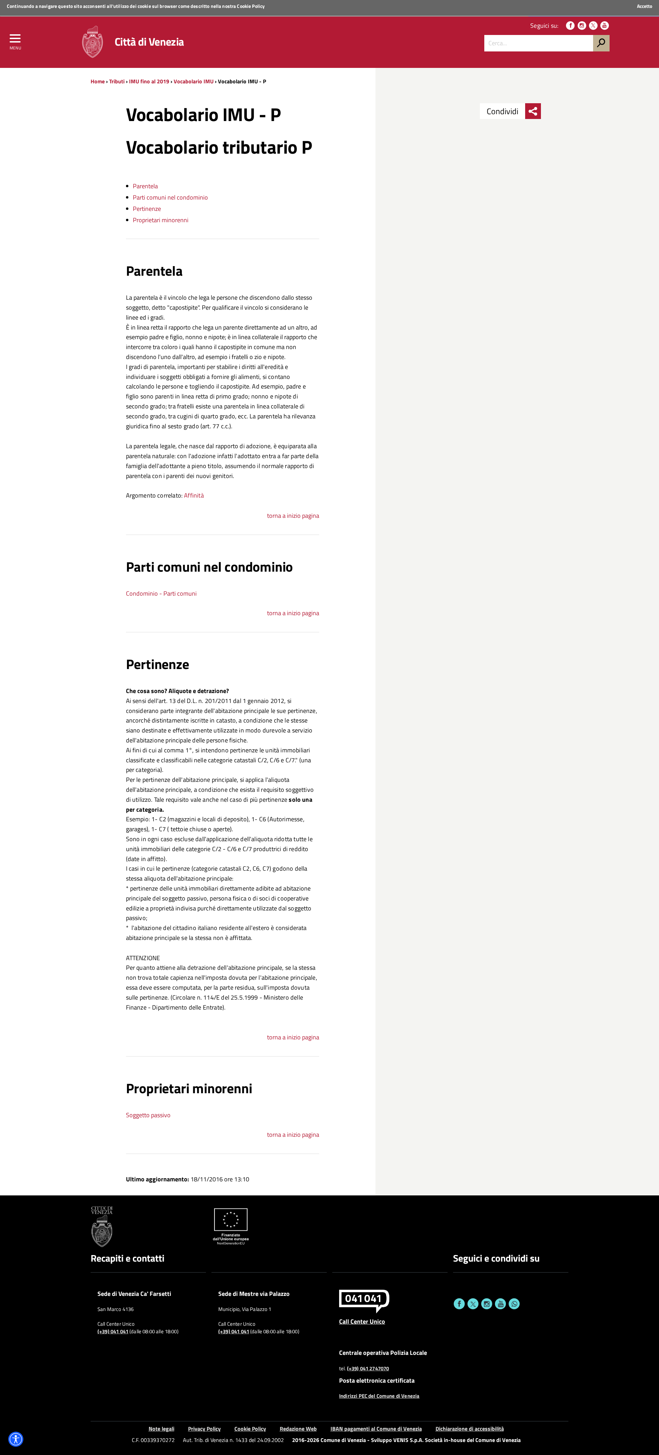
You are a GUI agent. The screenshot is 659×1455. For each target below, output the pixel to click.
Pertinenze (147, 208)
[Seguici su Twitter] (593, 25)
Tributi (117, 81)
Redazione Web (298, 1428)
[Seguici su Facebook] (570, 25)
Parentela (145, 186)
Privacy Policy (204, 1428)
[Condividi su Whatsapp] (514, 1303)
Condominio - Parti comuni (161, 593)
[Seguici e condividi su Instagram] (486, 1303)
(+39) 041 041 (112, 1331)
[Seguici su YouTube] (604, 25)
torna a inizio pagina (293, 515)
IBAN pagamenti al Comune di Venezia (376, 1428)
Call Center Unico (362, 1321)
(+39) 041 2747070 (368, 1368)
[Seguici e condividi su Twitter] (472, 1303)
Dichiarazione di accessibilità (470, 1428)
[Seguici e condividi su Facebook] (459, 1303)
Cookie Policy (251, 6)
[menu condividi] (533, 111)
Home (98, 81)
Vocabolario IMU (193, 81)
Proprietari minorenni (160, 220)
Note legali (161, 1428)
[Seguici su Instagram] (582, 25)
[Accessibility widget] (15, 1439)
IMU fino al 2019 (149, 81)
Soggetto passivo (148, 1115)
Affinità (194, 495)
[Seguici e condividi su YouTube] (500, 1303)
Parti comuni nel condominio (170, 197)
